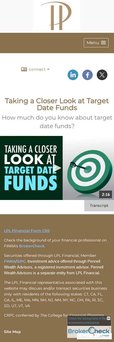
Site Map (12, 331)
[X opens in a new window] (102, 78)
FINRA (10, 261)
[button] (96, 42)
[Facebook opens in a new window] (87, 78)
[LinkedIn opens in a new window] (73, 78)
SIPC (21, 261)
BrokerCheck (32, 246)
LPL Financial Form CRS (27, 230)
